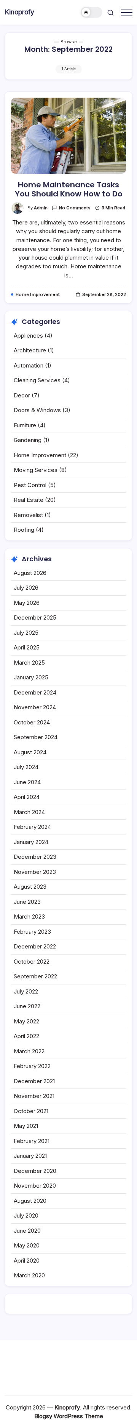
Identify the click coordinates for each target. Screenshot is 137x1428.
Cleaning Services (37, 380)
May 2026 (27, 602)
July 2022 (26, 991)
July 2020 (26, 1215)
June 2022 (27, 1006)
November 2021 (34, 1095)
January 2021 (30, 1155)
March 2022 (29, 1051)
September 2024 (35, 737)
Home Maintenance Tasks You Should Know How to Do (69, 189)
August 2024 (30, 752)
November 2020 (35, 1185)
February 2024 (32, 826)
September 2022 (35, 976)
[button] (92, 12)
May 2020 (27, 1245)
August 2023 (30, 886)
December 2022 (35, 946)
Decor (22, 395)
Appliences (28, 335)
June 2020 (27, 1230)
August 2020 (30, 1200)
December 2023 (35, 856)
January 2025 (31, 677)
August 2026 (30, 572)
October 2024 (32, 722)
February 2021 (31, 1141)
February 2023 (32, 931)
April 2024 (27, 796)
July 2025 (26, 632)
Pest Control (30, 485)
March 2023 (29, 916)
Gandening (27, 440)
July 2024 (26, 767)
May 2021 (26, 1125)
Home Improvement (40, 455)
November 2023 (35, 871)
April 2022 (26, 1036)
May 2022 (26, 1021)
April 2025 (27, 647)
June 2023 (27, 901)
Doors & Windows (37, 410)
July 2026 (26, 587)
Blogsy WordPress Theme (68, 1416)
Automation (28, 365)
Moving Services (35, 469)
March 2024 (29, 812)
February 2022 (32, 1066)
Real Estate (28, 499)
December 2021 (34, 1081)
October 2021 (31, 1111)
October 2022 (31, 961)
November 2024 (35, 707)
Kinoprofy (19, 12)
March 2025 (29, 662)
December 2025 (35, 617)
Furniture (25, 425)
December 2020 (35, 1170)
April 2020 (27, 1260)
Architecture (30, 350)
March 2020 (29, 1275)
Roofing (24, 529)
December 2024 (35, 692)
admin (41, 207)
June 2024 (27, 782)
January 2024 (31, 842)
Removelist (28, 515)
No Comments (75, 207)
